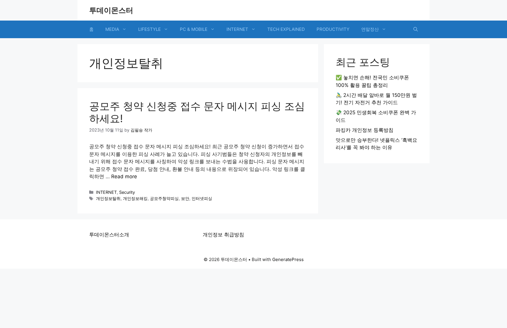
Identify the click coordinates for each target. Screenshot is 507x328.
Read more (124, 176)
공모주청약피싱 (164, 198)
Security (127, 192)
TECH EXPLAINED (286, 29)
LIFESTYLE (149, 29)
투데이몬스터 (111, 10)
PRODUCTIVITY (333, 29)
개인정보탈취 (108, 198)
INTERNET (237, 29)
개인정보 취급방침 (223, 235)
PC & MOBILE (193, 29)
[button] (416, 29)
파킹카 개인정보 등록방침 (364, 130)
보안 (185, 198)
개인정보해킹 (135, 198)
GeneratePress (288, 259)
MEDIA (112, 29)
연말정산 (370, 29)
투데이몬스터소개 (109, 235)
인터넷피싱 (202, 198)
